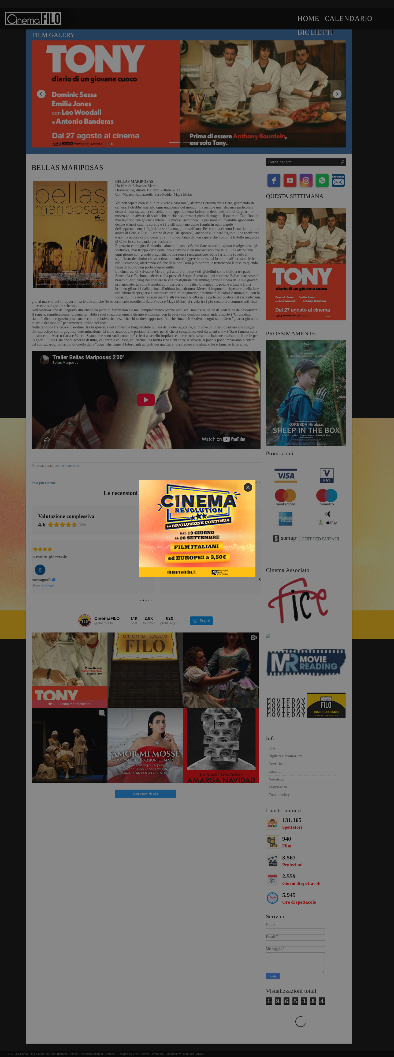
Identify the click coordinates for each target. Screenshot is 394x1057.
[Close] (248, 487)
